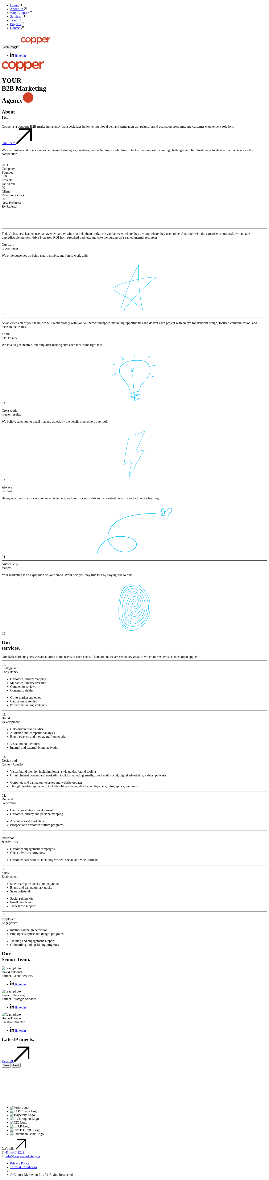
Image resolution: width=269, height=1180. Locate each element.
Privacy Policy (19, 1163)
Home (14, 5)
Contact (15, 28)
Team (13, 20)
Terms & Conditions (23, 1167)
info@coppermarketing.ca (22, 1156)
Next (16, 1065)
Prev (6, 1065)
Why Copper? (19, 13)
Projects (15, 24)
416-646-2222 (14, 1152)
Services (15, 16)
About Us (16, 9)
